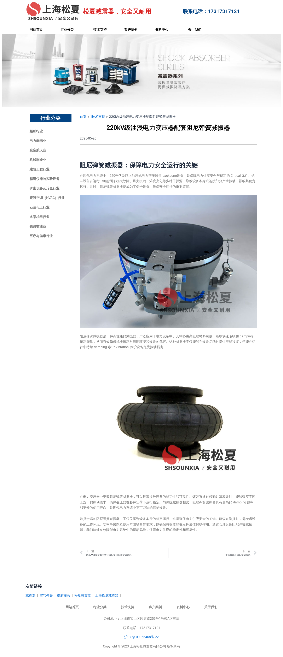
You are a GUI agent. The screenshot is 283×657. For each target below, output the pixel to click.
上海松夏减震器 (106, 595)
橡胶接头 (63, 595)
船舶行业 (36, 131)
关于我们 (194, 29)
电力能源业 (38, 141)
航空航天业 (38, 150)
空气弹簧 (46, 595)
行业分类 (67, 29)
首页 (83, 116)
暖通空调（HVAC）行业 (47, 198)
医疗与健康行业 (41, 236)
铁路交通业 (38, 226)
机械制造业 (38, 160)
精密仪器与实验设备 (44, 179)
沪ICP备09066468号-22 (141, 637)
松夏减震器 (82, 595)
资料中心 (161, 29)
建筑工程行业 (40, 169)
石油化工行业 (40, 207)
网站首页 (36, 29)
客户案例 (131, 29)
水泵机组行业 (40, 217)
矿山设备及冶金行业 (44, 188)
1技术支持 (97, 116)
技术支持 (100, 29)
